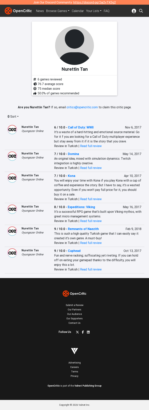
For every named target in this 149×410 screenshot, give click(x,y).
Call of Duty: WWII (81, 127)
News (40, 11)
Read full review (91, 146)
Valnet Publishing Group (87, 385)
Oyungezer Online (32, 131)
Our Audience (74, 314)
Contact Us (74, 322)
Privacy (74, 376)
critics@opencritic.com (82, 107)
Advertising (74, 362)
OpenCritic (54, 385)
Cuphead (74, 251)
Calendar (78, 11)
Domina (73, 154)
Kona (71, 176)
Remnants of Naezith (83, 229)
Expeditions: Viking (81, 207)
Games (56, 11)
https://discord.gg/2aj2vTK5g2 (94, 2)
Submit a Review (74, 305)
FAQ (106, 11)
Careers (74, 367)
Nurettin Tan (30, 127)
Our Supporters (74, 318)
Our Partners (74, 309)
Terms (74, 371)
